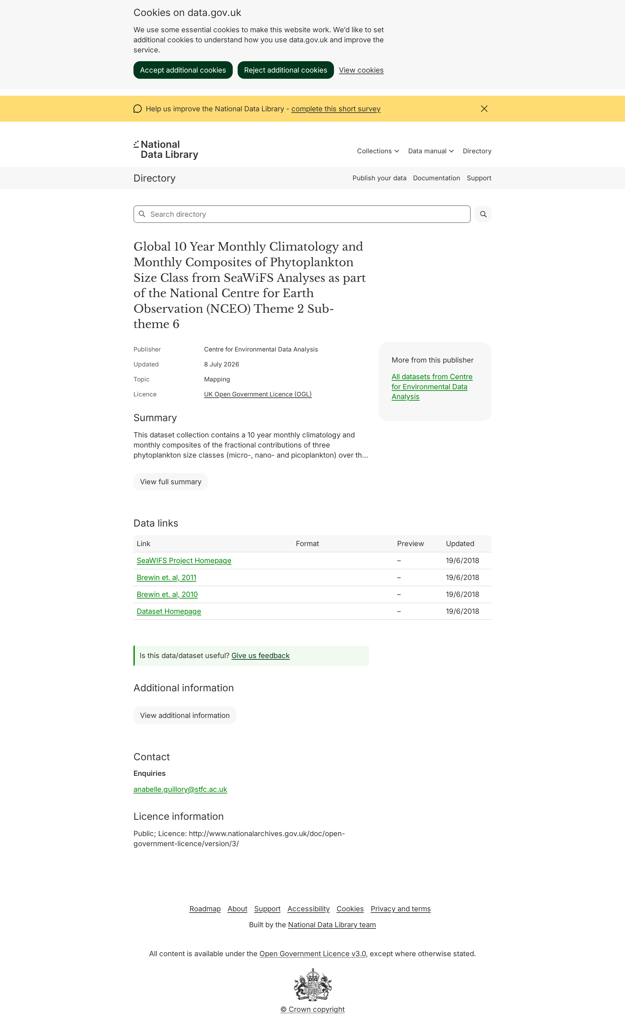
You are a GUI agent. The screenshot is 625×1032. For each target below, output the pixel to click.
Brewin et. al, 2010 (167, 594)
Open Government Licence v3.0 (312, 953)
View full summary (170, 481)
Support (479, 178)
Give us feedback (260, 655)
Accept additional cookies (183, 70)
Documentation (436, 178)
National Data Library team (332, 924)
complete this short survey (336, 108)
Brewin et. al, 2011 (166, 577)
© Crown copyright (312, 1009)
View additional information (185, 715)
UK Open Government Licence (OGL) (258, 394)
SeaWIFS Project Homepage (184, 560)
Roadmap (205, 908)
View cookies (361, 70)
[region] (312, 577)
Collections (374, 151)
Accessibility (308, 908)
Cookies (350, 908)
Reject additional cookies (285, 70)
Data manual (427, 151)
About (237, 908)
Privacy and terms (401, 908)
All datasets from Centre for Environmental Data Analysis (432, 386)
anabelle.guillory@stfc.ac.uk (180, 789)
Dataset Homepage (169, 611)
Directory (477, 151)
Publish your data (380, 178)
